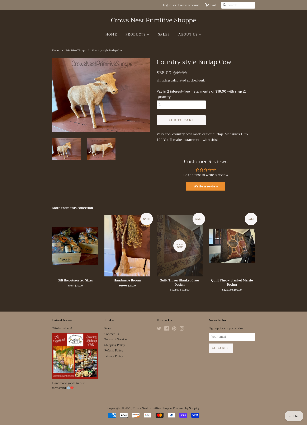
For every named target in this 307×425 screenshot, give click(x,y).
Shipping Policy (114, 345)
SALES (164, 34)
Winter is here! (62, 328)
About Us (188, 34)
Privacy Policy (113, 356)
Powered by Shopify (186, 408)
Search (108, 328)
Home (111, 34)
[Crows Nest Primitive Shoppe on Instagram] (181, 329)
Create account (188, 5)
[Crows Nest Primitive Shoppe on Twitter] (159, 329)
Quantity (164, 97)
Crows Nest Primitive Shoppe (153, 20)
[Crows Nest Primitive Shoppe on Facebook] (166, 329)
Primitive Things (76, 50)
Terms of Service (115, 339)
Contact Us (111, 334)
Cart (213, 5)
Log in (167, 5)
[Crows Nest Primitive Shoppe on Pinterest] (174, 329)
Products (136, 34)
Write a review (205, 186)
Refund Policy (113, 350)
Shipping (163, 80)
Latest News (62, 320)
